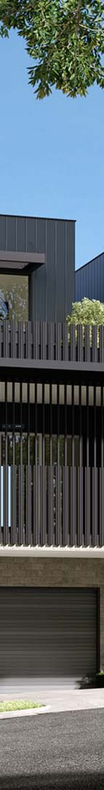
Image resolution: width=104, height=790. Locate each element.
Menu (97, 13)
